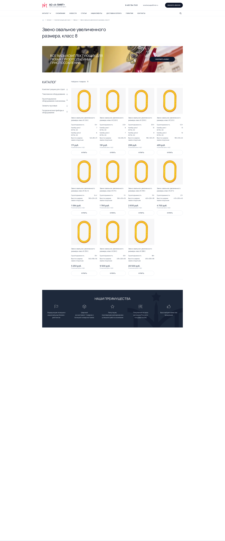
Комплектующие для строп (53, 89)
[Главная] (43, 20)
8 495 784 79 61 (131, 5)
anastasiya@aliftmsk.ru (150, 5)
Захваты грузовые (49, 106)
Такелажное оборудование (53, 94)
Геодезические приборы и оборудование (53, 111)
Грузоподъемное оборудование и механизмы (53, 100)
